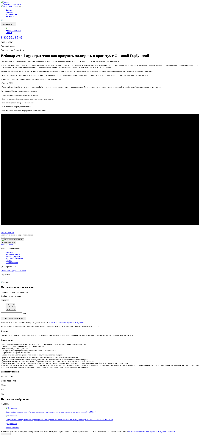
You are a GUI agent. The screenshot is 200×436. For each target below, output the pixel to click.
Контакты (9, 252)
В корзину (19, 240)
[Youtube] (2, 21)
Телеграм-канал (12, 263)
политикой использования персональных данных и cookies (151, 432)
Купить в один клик (8, 242)
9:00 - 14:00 (10, 304)
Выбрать (5, 300)
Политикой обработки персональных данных (66, 323)
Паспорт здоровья (13, 256)
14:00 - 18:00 (10, 307)
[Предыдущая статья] (2, 227)
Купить (9, 10)
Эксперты (10, 16)
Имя (24, 314)
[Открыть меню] (20, 6)
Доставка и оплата (13, 31)
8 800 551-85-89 (11, 37)
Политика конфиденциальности (13, 271)
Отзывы (9, 12)
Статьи (9, 33)
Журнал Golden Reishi (14, 259)
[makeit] (12, 280)
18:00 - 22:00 (10, 309)
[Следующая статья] (4, 227)
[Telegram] (6, 29)
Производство (11, 14)
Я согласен (6, 434)
